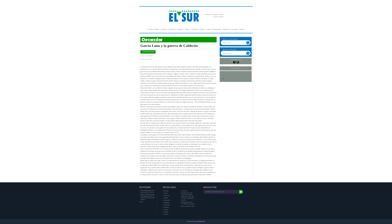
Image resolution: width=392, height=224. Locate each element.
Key (142, 202)
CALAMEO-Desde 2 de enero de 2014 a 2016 (147, 191)
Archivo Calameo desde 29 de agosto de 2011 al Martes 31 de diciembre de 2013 (147, 197)
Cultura (208, 29)
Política (157, 29)
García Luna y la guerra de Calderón (169, 46)
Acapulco (180, 29)
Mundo (202, 29)
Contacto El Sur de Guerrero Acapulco (187, 193)
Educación (172, 29)
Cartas (166, 193)
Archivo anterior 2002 (187, 206)
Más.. (223, 78)
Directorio (184, 191)
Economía (195, 29)
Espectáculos (217, 29)
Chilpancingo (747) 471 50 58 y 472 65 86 (187, 203)
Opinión (241, 29)
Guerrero (164, 29)
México (187, 29)
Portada (150, 29)
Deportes (226, 29)
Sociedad (234, 29)
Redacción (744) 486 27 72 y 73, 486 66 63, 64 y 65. (187, 198)
